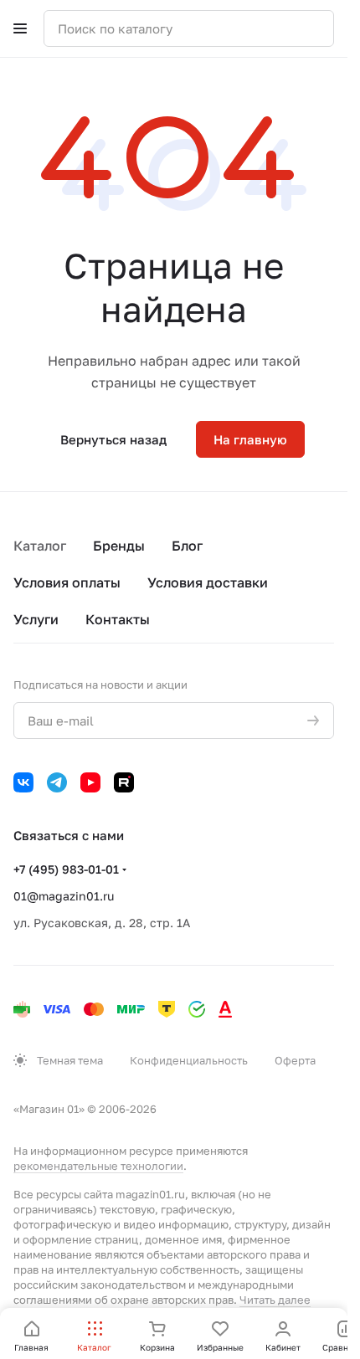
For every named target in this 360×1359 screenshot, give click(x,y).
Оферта (295, 1060)
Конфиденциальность (189, 1060)
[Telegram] (57, 782)
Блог (187, 545)
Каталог (39, 545)
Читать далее (275, 1299)
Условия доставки (207, 582)
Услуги (36, 619)
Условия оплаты (67, 582)
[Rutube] (124, 782)
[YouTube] (90, 782)
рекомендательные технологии (98, 1165)
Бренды (119, 545)
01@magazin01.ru (63, 896)
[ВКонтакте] (23, 782)
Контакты (117, 619)
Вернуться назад (113, 439)
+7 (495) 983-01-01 (66, 869)
